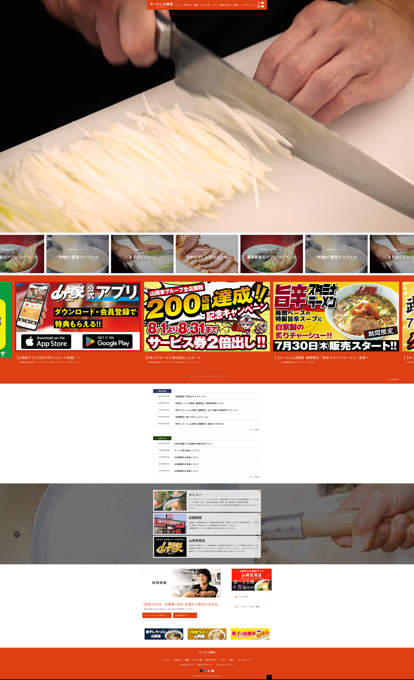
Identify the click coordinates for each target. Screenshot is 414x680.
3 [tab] (196, 376)
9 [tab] (222, 376)
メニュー (178, 4)
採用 (235, 4)
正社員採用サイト (181, 615)
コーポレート (247, 4)
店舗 (196, 4)
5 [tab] (205, 376)
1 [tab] (188, 376)
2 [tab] (192, 376)
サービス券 (204, 4)
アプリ (214, 4)
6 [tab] (209, 376)
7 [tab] (213, 376)
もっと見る (392, 379)
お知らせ (187, 4)
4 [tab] (200, 376)
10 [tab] (226, 376)
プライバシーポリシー (225, 664)
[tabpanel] (207, 323)
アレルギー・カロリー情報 (249, 606)
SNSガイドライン (204, 664)
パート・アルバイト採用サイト (156, 615)
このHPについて (186, 664)
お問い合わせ (225, 4)
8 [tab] (218, 376)
